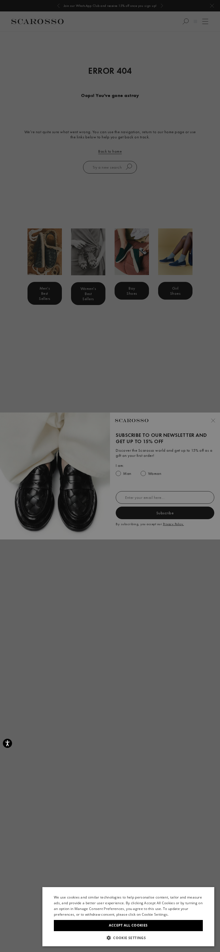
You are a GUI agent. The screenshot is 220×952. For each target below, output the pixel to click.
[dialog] (110, 476)
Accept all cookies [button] (128, 925)
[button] (128, 938)
